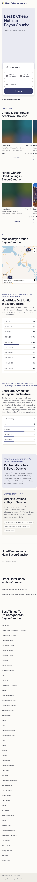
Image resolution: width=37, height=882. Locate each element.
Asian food (5, 770)
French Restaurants (8, 710)
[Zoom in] (34, 248)
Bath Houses (6, 800)
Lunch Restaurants (8, 815)
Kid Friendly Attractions (9, 685)
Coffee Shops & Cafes (9, 635)
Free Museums (6, 845)
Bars (3, 675)
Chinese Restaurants (8, 730)
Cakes (4, 745)
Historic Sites (6, 860)
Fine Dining (5, 810)
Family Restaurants (8, 670)
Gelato (4, 720)
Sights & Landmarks (8, 830)
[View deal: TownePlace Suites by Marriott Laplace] (17, 131)
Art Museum (6, 840)
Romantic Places (7, 665)
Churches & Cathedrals (9, 835)
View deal (17, 158)
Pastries (4, 755)
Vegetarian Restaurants (9, 780)
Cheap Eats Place (7, 640)
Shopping (5, 680)
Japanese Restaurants (9, 700)
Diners (4, 820)
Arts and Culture (7, 790)
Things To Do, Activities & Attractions (14, 630)
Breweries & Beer (7, 655)
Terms (9, 879)
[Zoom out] (34, 251)
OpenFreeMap (7, 280)
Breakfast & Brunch (8, 645)
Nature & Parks (6, 825)
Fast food (5, 775)
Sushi (3, 740)
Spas (3, 725)
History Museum (7, 850)
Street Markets (6, 795)
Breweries (5, 660)
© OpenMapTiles (16, 280)
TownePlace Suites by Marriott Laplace (14, 148)
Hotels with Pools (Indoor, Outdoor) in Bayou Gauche (19, 594)
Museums (5, 855)
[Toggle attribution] (35, 280)
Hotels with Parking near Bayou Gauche (14, 589)
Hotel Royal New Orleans (10, 211)
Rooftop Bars (6, 760)
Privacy (4, 879)
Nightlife (4, 690)
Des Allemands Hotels (9, 562)
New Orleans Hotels (16, 3)
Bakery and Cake (7, 650)
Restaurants (5, 625)
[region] (19, 265)
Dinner (4, 805)
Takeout (4, 750)
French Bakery (6, 715)
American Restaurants (9, 705)
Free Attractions (7, 785)
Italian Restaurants (8, 695)
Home (5, 11)
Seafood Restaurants (8, 735)
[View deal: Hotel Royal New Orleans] (17, 195)
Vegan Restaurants (8, 765)
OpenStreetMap (7, 282)
